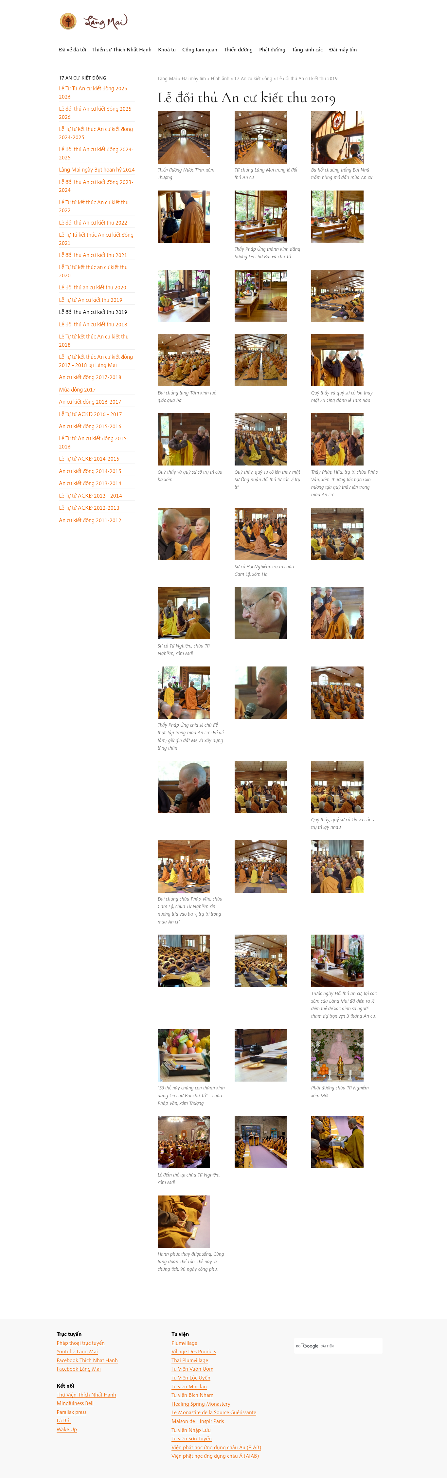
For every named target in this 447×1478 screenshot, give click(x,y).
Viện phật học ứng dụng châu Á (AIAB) (215, 1455)
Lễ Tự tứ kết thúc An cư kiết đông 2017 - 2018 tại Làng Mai (96, 360)
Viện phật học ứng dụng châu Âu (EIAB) (216, 1447)
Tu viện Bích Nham (192, 1394)
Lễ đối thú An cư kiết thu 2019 (93, 312)
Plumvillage (184, 1342)
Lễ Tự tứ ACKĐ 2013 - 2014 (90, 495)
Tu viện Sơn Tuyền (191, 1438)
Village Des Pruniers (193, 1351)
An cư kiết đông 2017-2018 (90, 377)
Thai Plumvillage (189, 1360)
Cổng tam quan (199, 49)
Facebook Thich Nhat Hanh (87, 1360)
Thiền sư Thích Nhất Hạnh (122, 49)
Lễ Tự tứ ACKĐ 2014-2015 (89, 458)
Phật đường (272, 49)
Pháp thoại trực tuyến (81, 1342)
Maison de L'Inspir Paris (197, 1420)
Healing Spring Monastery (200, 1403)
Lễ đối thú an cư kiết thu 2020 (92, 287)
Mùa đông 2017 (77, 389)
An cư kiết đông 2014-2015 (90, 471)
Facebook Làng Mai (79, 1368)
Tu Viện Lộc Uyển (190, 1377)
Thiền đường (238, 49)
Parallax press (71, 1411)
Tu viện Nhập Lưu (191, 1429)
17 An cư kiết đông (82, 78)
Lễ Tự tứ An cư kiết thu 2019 (90, 299)
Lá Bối (64, 1420)
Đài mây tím (343, 49)
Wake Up (67, 1429)
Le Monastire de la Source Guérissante (213, 1412)
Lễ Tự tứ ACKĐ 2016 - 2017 (90, 414)
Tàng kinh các (307, 49)
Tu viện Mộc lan (189, 1386)
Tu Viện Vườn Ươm (192, 1368)
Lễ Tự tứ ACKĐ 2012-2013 (89, 507)
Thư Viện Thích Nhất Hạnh (86, 1394)
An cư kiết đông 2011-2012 (90, 520)
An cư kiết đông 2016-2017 (90, 401)
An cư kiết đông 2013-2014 (90, 483)
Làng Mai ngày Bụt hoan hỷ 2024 (97, 169)
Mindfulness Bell (75, 1402)
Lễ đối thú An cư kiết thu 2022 (93, 222)
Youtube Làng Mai (77, 1351)
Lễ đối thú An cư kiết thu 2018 (93, 324)
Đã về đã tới (72, 49)
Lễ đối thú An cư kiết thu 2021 (93, 255)
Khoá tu (167, 49)
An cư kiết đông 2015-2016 (90, 426)
